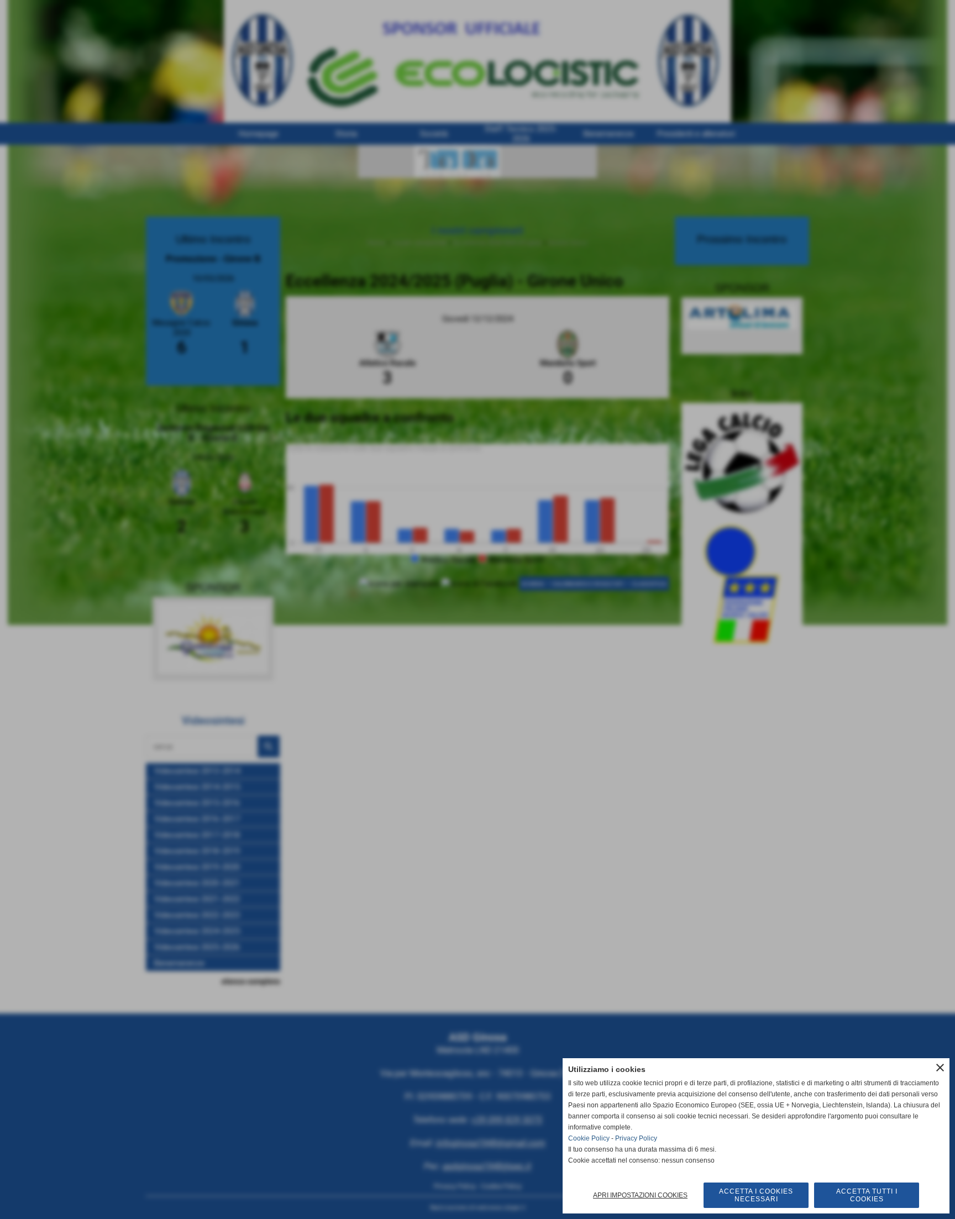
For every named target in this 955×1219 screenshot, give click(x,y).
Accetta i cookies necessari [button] (756, 1195)
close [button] (940, 1067)
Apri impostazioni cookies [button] (640, 1195)
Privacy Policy (636, 1138)
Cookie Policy (589, 1138)
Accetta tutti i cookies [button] (867, 1195)
